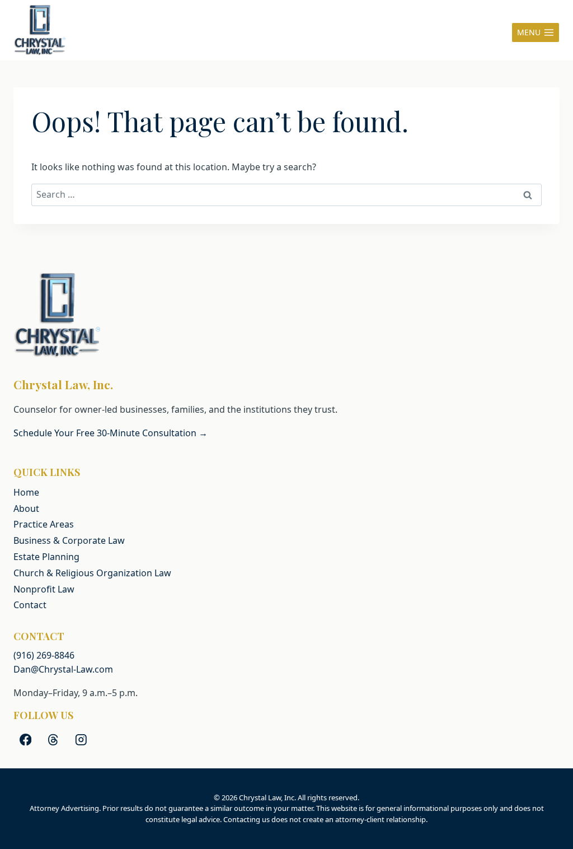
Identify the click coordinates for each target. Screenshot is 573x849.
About (26, 508)
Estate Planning (46, 557)
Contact (29, 605)
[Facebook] (25, 739)
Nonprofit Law (43, 589)
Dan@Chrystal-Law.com (63, 669)
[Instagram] (81, 739)
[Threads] (53, 739)
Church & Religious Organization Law (92, 573)
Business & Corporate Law (69, 540)
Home (26, 492)
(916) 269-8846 (43, 655)
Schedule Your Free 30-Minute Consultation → (110, 433)
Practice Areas (43, 524)
